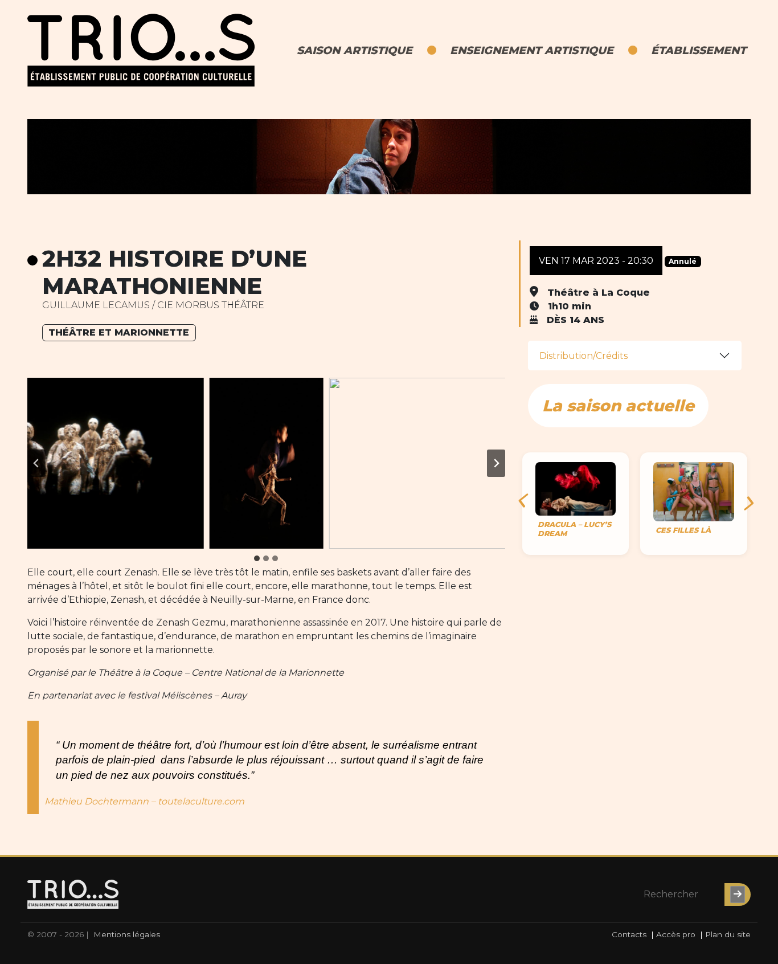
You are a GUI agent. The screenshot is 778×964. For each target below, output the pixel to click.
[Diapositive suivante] (496, 463)
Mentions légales (126, 934)
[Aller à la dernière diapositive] (36, 463)
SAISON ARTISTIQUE (354, 50)
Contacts (629, 934)
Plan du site (728, 934)
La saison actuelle (618, 405)
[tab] (257, 558)
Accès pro (675, 934)
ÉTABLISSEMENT (698, 50)
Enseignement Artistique (531, 50)
